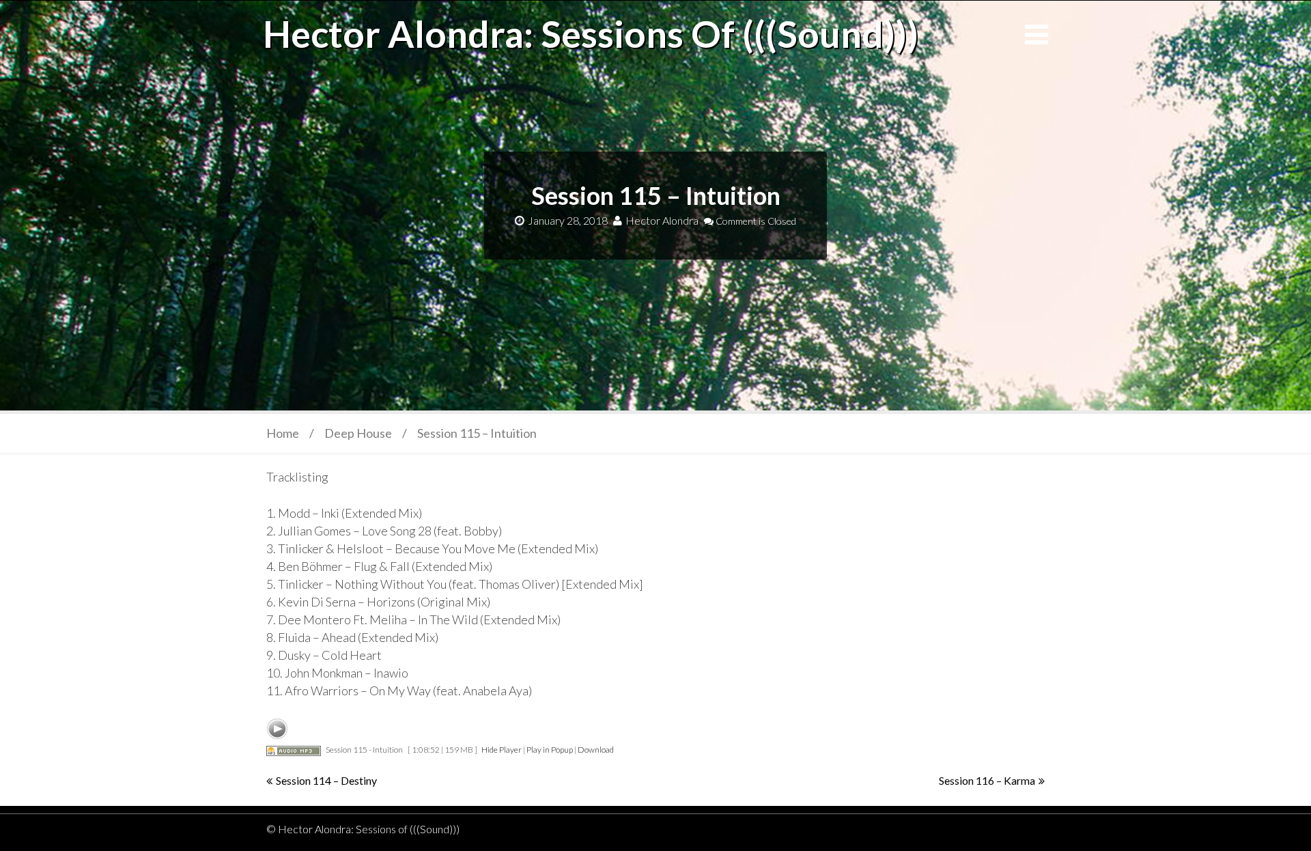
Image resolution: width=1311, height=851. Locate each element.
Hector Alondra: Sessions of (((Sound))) (590, 33)
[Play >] (277, 729)
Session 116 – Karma (987, 780)
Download (596, 749)
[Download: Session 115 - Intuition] (293, 749)
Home (282, 433)
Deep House (358, 433)
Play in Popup (549, 749)
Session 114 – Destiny (326, 780)
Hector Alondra (662, 220)
